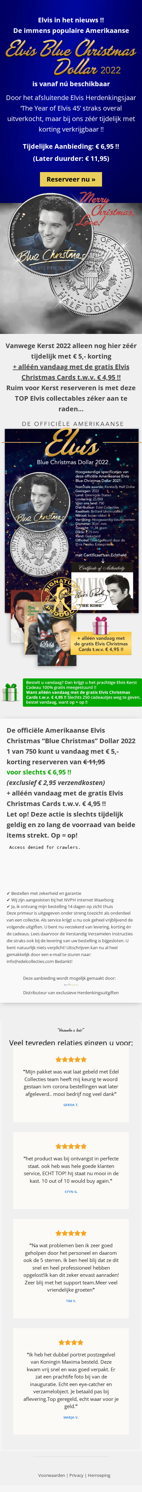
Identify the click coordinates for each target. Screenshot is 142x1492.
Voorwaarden (51, 1475)
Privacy (76, 1475)
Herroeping (99, 1475)
